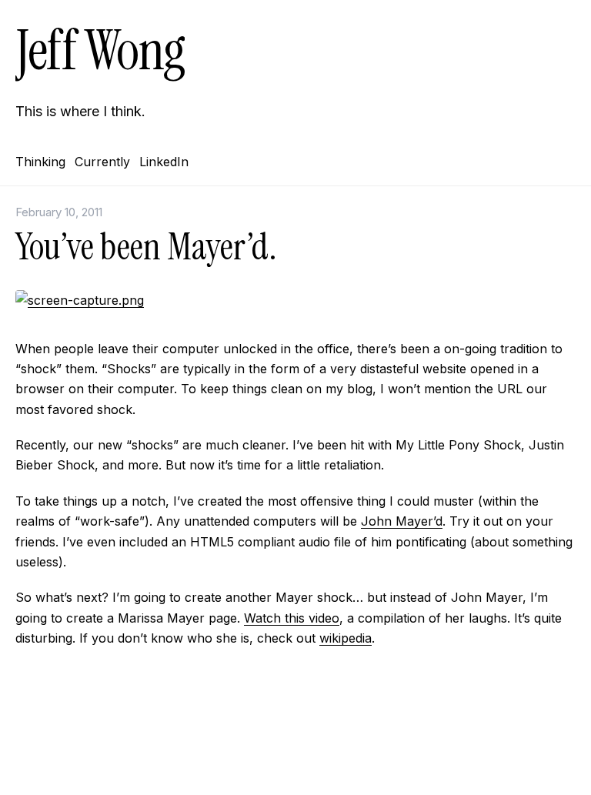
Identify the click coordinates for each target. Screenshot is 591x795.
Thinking (40, 161)
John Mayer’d (401, 521)
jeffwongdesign (295, 760)
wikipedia (345, 638)
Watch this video (291, 618)
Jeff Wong (100, 50)
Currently (102, 161)
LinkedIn (164, 161)
